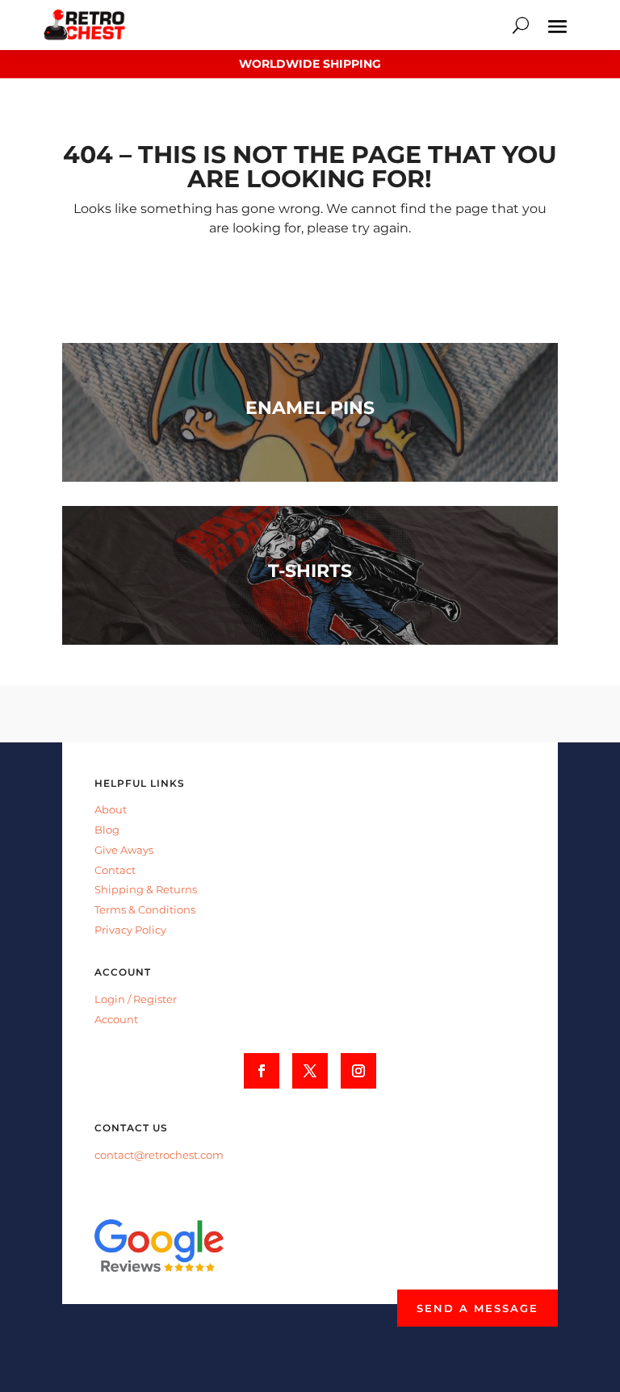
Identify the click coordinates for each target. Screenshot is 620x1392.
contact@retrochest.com (159, 1154)
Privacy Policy (130, 929)
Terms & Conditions (144, 909)
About (110, 809)
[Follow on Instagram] (358, 1071)
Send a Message (477, 1308)
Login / (113, 999)
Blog (106, 829)
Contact (115, 869)
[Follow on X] (310, 1071)
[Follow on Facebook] (261, 1071)
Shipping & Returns (145, 889)
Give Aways (123, 849)
